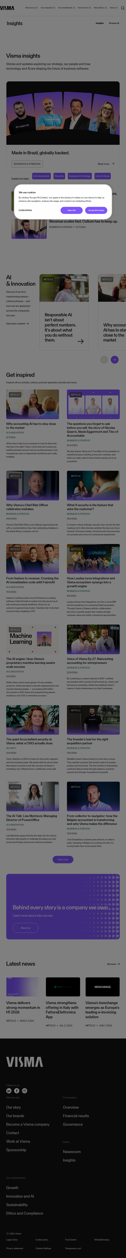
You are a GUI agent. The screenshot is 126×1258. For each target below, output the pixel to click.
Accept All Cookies (96, 210)
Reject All (72, 210)
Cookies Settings (25, 210)
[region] (63, 202)
